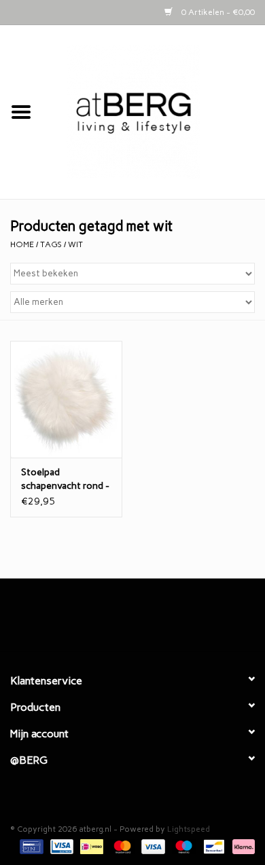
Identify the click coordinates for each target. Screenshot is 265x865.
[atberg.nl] (153, 111)
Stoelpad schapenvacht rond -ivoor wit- (65, 479)
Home (22, 244)
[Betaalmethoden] (30, 846)
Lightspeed (188, 829)
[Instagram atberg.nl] (156, 620)
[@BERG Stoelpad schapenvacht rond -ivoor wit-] (66, 399)
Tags (51, 244)
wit (75, 244)
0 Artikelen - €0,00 (217, 12)
